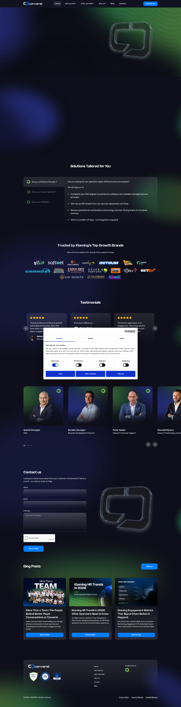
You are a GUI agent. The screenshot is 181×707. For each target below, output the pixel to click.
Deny (60, 374)
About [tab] (122, 338)
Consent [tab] (59, 338)
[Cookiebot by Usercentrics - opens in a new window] (126, 331)
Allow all (121, 374)
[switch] (79, 365)
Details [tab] (90, 338)
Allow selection (90, 374)
